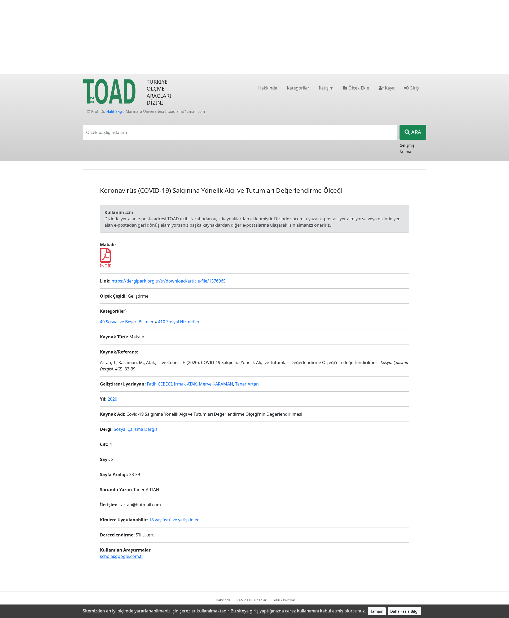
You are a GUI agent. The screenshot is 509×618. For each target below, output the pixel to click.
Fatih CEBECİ (159, 384)
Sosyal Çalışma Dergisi (136, 429)
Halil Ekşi (114, 111)
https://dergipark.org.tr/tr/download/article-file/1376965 (169, 281)
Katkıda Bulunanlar (251, 600)
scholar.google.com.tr (121, 556)
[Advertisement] (254, 37)
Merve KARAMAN (216, 384)
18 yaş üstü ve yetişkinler (174, 520)
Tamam (376, 611)
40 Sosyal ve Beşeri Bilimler (127, 322)
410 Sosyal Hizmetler (179, 322)
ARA (415, 132)
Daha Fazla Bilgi (404, 611)
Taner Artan (247, 384)
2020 (112, 399)
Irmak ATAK (185, 384)
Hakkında (223, 600)
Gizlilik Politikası (284, 600)
